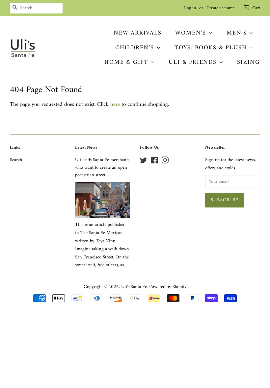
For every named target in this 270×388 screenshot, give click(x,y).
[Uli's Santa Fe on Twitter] (143, 162)
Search (16, 160)
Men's (238, 33)
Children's (135, 48)
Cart (256, 8)
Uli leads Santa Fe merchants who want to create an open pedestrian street (102, 167)
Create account (220, 8)
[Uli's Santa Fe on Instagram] (165, 162)
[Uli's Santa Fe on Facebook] (154, 162)
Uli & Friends (194, 62)
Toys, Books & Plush (212, 48)
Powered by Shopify (168, 287)
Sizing (248, 62)
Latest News (86, 147)
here (115, 104)
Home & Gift (127, 62)
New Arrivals (138, 33)
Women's (191, 33)
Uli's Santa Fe (134, 287)
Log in (190, 8)
